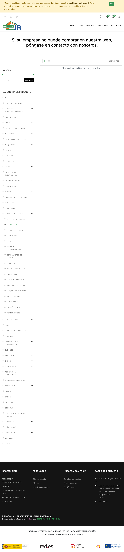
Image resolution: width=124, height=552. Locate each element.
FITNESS (10, 241)
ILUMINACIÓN (10, 186)
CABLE (8, 397)
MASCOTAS (9, 134)
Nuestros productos (41, 487)
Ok (111, 4)
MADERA (8, 150)
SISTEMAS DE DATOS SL (48, 519)
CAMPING (9, 336)
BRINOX (8, 391)
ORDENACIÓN (10, 117)
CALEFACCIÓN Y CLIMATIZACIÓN (11, 343)
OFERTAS (9, 408)
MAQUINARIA (10, 145)
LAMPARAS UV (13, 274)
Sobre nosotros (70, 483)
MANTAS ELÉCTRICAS (16, 285)
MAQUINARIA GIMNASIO (16, 291)
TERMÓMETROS (13, 313)
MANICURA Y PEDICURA (16, 280)
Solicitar (29, 80)
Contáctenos (69, 487)
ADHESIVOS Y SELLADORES (10, 373)
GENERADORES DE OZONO (14, 256)
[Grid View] (44, 61)
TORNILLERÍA (10, 438)
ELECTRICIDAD (11, 208)
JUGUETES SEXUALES (16, 269)
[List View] (49, 61)
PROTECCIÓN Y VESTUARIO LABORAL (16, 414)
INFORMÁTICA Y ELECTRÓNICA (11, 173)
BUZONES (9, 350)
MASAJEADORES (13, 296)
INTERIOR (9, 402)
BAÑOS (8, 361)
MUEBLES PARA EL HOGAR (16, 128)
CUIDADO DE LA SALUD (14, 214)
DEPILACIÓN (12, 236)
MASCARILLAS (13, 302)
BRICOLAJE (9, 355)
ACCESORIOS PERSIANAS (15, 380)
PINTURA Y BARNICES (13, 103)
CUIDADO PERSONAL (15, 230)
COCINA (8, 325)
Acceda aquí (7, 501)
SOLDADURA (10, 433)
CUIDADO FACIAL (14, 225)
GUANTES (11, 263)
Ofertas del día (39, 479)
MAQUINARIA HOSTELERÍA (16, 139)
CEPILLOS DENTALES (16, 219)
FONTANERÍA (10, 203)
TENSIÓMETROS (13, 307)
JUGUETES (9, 161)
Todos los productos (13, 98)
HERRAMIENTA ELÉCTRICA (16, 197)
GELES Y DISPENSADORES (14, 248)
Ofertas (36, 483)
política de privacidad (79, 3)
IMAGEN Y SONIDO (12, 180)
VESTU (8, 444)
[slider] (2, 74)
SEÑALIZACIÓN (11, 427)
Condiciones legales (72, 479)
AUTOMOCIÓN (10, 367)
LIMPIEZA (9, 156)
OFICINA (8, 123)
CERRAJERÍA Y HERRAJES (15, 331)
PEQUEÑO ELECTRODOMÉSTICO (14, 110)
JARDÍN (8, 167)
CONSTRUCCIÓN (11, 320)
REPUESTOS (10, 422)
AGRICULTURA (10, 386)
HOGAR (8, 191)
